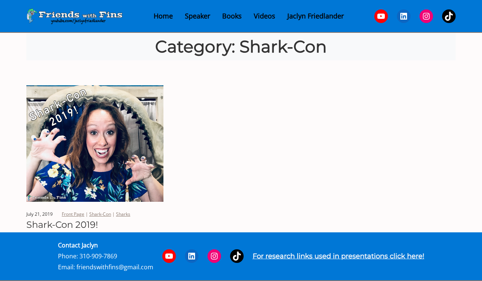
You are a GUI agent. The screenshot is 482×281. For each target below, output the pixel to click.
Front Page (73, 214)
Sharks (123, 214)
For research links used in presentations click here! (338, 256)
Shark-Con (100, 214)
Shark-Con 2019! (62, 225)
